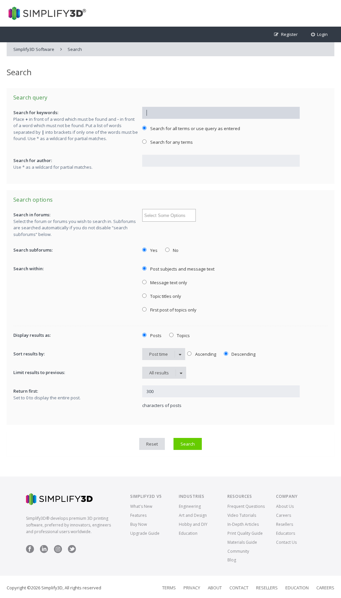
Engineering (190, 506)
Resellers (284, 524)
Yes (153, 250)
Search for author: (32, 160)
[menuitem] (319, 34)
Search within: (28, 269)
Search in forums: (31, 215)
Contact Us (286, 542)
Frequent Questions (246, 506)
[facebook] (30, 551)
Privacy (191, 588)
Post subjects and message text (181, 269)
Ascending (205, 354)
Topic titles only (165, 296)
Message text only (168, 283)
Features (138, 515)
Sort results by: (29, 354)
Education (188, 533)
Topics (183, 335)
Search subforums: (33, 250)
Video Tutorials (241, 515)
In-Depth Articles (243, 524)
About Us (285, 506)
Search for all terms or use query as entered (194, 128)
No (175, 250)
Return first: (25, 391)
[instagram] (58, 551)
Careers (283, 515)
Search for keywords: (35, 112)
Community (238, 551)
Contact (238, 588)
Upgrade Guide (145, 533)
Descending (242, 354)
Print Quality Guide (245, 533)
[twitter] (72, 551)
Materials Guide (242, 542)
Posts (155, 335)
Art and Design (193, 515)
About (215, 588)
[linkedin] (44, 551)
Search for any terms (171, 142)
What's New (141, 506)
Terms (169, 588)
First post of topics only (172, 310)
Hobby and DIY (193, 524)
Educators (285, 533)
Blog (231, 560)
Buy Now (138, 524)
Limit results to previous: (39, 372)
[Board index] (46, 13)
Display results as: (32, 335)
